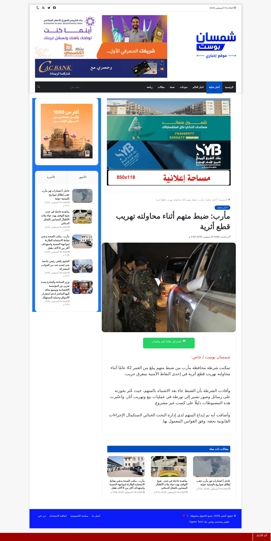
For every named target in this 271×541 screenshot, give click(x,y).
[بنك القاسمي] (67, 157)
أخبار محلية (214, 86)
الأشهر (82, 177)
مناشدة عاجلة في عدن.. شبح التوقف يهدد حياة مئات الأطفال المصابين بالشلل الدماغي (171, 484)
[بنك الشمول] (168, 127)
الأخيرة (51, 177)
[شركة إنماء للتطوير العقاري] (168, 106)
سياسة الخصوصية (79, 515)
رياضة (150, 86)
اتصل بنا (96, 515)
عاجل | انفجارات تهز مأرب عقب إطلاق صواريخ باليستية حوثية (56, 194)
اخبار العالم (198, 86)
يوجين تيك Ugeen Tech (201, 521)
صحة (172, 86)
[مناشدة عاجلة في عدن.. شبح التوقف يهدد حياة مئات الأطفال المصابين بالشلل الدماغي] (168, 466)
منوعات (183, 86)
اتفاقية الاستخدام (58, 515)
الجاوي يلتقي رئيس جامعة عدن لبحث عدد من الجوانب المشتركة (55, 264)
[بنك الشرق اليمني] (168, 154)
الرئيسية (229, 86)
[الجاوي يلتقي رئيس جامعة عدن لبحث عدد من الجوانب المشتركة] (82, 266)
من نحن (42, 515)
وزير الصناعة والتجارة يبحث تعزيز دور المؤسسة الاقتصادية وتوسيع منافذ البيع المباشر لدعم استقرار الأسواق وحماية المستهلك (55, 289)
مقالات (161, 86)
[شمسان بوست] (216, 45)
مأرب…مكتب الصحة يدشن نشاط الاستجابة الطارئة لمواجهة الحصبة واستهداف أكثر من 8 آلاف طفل (127, 484)
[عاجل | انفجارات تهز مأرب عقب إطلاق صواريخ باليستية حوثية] (211, 466)
